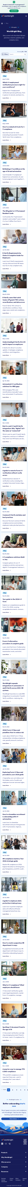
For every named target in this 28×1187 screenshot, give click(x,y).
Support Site (25, 1179)
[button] (8, 1089)
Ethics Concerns (18, 1179)
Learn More (14, 11)
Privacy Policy (11, 1179)
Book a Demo (13, 1119)
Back (4, 1089)
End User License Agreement (4, 1180)
